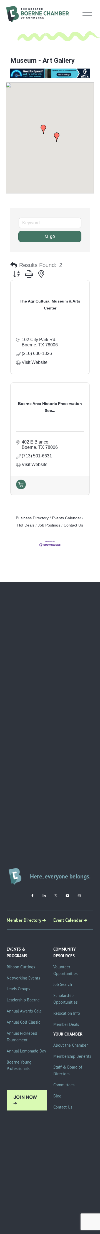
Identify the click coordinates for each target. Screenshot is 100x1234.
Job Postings (49, 525)
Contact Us (73, 525)
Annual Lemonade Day (26, 1051)
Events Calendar (66, 518)
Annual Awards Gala (24, 1011)
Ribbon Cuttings (21, 966)
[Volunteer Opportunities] (21, 487)
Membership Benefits (72, 1056)
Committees (63, 1084)
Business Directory (32, 518)
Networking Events (23, 978)
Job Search (62, 984)
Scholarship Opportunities (65, 999)
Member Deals (66, 1024)
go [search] (52, 236)
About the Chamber (70, 1045)
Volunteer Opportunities (65, 970)
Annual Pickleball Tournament (22, 1036)
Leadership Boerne (23, 1000)
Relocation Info (66, 1013)
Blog (57, 1096)
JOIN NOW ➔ (25, 1100)
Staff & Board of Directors (67, 1070)
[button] (57, 137)
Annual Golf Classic (23, 1022)
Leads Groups (18, 988)
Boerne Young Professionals (19, 1065)
